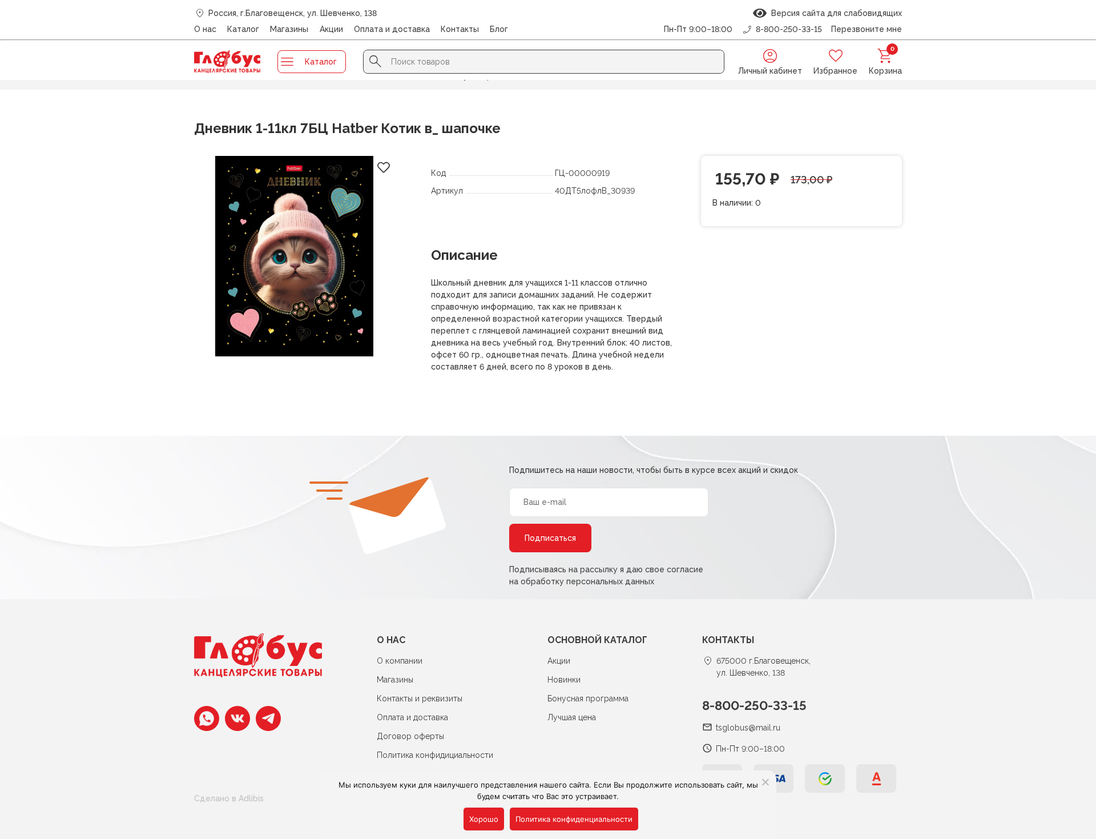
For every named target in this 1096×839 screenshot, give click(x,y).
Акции (331, 29)
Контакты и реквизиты (419, 698)
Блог (499, 29)
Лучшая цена (571, 717)
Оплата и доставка (392, 29)
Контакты (460, 29)
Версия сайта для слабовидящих (834, 13)
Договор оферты (410, 736)
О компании (399, 660)
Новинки (564, 679)
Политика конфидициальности (435, 755)
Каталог (243, 29)
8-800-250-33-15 (754, 705)
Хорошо (483, 819)
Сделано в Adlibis (229, 798)
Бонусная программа (587, 698)
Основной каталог (597, 640)
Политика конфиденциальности (573, 819)
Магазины (289, 29)
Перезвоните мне (866, 29)
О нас (205, 29)
